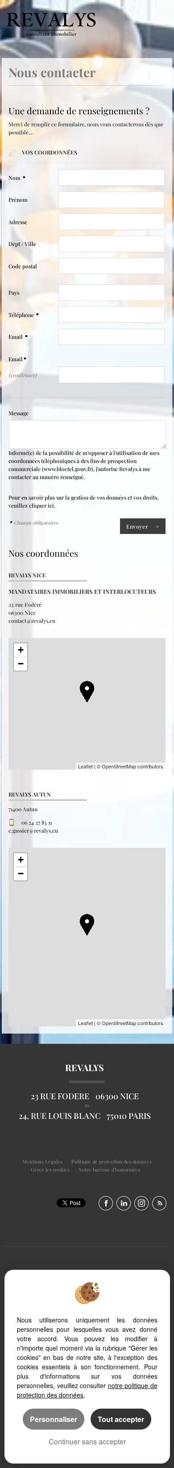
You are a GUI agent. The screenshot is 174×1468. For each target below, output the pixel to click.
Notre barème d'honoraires (110, 1169)
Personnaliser (53, 1419)
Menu (160, 19)
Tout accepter (121, 1419)
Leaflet (85, 766)
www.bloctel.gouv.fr (67, 468)
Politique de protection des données (111, 1161)
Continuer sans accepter (87, 1441)
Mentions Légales (42, 1161)
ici (51, 505)
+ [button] (21, 649)
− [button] (21, 663)
